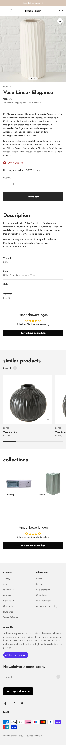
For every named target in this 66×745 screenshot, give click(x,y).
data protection (43, 589)
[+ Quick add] (48, 420)
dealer (39, 578)
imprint (39, 584)
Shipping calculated (23, 102)
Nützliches (8, 611)
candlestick (8, 589)
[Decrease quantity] (7, 184)
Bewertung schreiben (33, 333)
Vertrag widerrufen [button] (18, 691)
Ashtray (6, 578)
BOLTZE (7, 86)
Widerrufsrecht (43, 600)
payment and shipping (46, 606)
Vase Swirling (10, 431)
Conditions (41, 595)
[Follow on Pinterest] (22, 703)
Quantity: (7, 177)
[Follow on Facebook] (5, 703)
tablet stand (8, 600)
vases (5, 584)
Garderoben (9, 606)
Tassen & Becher (11, 617)
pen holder (8, 595)
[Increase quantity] (19, 184)
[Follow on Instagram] (13, 703)
